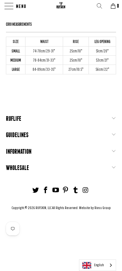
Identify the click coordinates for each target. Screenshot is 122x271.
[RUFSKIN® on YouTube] (55, 190)
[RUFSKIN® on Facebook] (45, 190)
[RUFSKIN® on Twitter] (35, 190)
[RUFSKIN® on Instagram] (85, 190)
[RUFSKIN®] (61, 6)
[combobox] (97, 265)
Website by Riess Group (95, 208)
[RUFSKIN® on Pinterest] (65, 190)
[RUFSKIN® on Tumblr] (75, 190)
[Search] (101, 6)
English (99, 265)
